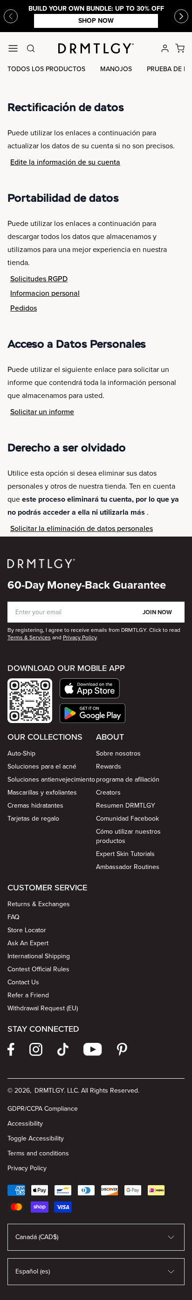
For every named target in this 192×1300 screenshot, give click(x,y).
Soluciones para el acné (41, 766)
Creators (108, 792)
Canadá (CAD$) (36, 1237)
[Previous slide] (11, 16)
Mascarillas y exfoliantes (42, 792)
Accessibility (25, 1123)
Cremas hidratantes (35, 805)
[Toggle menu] (13, 48)
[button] (92, 688)
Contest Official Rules (38, 969)
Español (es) (32, 1271)
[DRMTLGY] (96, 48)
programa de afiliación (127, 779)
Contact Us (23, 982)
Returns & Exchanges (38, 904)
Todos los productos (46, 69)
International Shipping (38, 956)
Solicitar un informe (42, 411)
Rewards (108, 766)
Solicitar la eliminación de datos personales (81, 528)
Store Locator (26, 930)
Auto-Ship (21, 753)
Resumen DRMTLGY (125, 805)
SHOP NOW (96, 21)
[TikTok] (63, 1049)
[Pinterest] (122, 1049)
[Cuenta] (165, 48)
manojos (116, 69)
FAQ (13, 917)
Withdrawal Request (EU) (42, 1008)
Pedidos (23, 308)
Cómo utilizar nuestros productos (128, 836)
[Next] (181, 16)
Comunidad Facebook (127, 818)
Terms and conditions (38, 1153)
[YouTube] (92, 1049)
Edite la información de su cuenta (65, 162)
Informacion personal (45, 293)
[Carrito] (180, 48)
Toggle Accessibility (35, 1138)
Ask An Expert (27, 943)
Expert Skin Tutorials (125, 854)
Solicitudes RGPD (39, 278)
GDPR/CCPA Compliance (42, 1109)
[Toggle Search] (30, 48)
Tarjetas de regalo (33, 818)
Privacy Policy (27, 1168)
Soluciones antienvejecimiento (51, 779)
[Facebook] (10, 1049)
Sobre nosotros (118, 753)
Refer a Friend (28, 995)
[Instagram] (35, 1049)
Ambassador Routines (127, 867)
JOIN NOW (157, 612)
